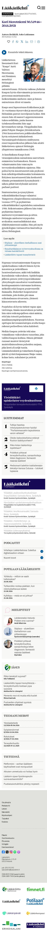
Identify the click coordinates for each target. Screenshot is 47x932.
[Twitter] (22, 41)
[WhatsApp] (17, 41)
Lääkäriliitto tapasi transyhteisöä (20, 255)
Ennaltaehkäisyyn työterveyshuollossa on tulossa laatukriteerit (24, 250)
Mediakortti (6, 806)
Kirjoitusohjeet (7, 815)
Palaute (4, 835)
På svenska (5, 841)
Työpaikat (5, 818)
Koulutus (5, 822)
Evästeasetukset (8, 847)
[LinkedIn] (26, 41)
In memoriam (8, 14)
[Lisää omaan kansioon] (8, 41)
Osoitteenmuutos (8, 838)
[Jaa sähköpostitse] (31, 42)
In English (5, 844)
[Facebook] (13, 41)
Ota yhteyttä (6, 802)
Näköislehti (6, 812)
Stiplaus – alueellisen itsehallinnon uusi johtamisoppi (23, 244)
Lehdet (4, 809)
